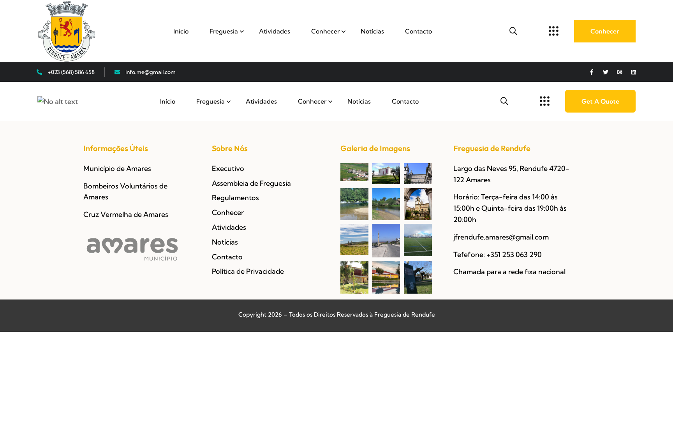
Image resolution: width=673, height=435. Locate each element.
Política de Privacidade (248, 271)
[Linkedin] (633, 72)
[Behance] (619, 72)
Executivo (228, 168)
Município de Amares (117, 168)
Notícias (372, 31)
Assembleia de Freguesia (251, 183)
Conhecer (325, 31)
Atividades (274, 31)
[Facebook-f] (591, 72)
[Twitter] (605, 72)
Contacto (418, 31)
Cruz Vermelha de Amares (125, 214)
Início (181, 31)
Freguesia (224, 31)
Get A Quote (600, 101)
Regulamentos (235, 197)
